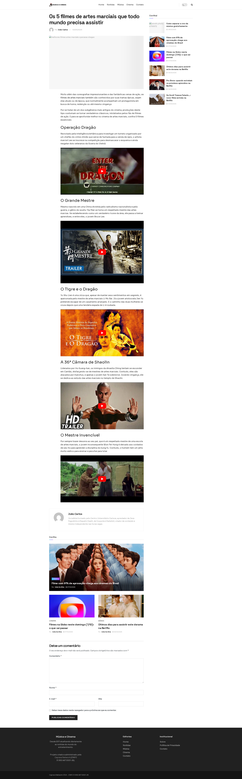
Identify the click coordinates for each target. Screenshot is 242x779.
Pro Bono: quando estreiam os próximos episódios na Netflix (179, 83)
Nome (53, 687)
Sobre (162, 742)
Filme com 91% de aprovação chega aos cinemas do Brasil (85, 583)
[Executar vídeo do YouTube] (102, 171)
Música (120, 5)
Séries (101, 621)
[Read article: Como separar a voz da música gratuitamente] (156, 27)
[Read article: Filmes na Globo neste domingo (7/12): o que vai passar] (72, 606)
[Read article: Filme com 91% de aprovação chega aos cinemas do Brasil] (96, 567)
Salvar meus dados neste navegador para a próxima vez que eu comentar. (84, 710)
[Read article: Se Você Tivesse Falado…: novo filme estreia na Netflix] (156, 99)
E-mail (53, 699)
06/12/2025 (117, 632)
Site (100, 699)
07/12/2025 (71, 587)
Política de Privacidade (170, 745)
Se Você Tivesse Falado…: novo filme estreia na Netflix (178, 98)
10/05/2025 (77, 30)
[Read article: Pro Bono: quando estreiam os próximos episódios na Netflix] (156, 84)
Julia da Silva (59, 587)
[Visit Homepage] (65, 5)
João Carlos (63, 30)
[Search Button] (192, 4)
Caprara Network (62, 757)
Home (101, 5)
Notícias (111, 5)
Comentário (55, 656)
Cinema (129, 5)
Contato (140, 5)
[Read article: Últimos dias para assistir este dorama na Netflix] (121, 606)
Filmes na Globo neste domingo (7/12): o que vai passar (178, 55)
